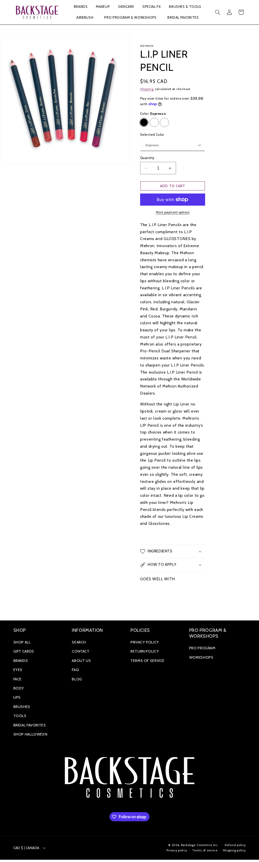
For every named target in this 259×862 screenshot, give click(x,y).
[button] (81, 7)
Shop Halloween (30, 734)
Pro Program (202, 648)
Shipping (147, 89)
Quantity (147, 158)
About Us (81, 660)
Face (17, 679)
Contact (80, 651)
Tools (20, 716)
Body (18, 688)
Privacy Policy (145, 642)
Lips (17, 697)
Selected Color (152, 135)
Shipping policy (234, 850)
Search (79, 642)
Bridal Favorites (29, 725)
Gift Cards (23, 651)
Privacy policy (176, 850)
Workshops (201, 657)
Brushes (21, 706)
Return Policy (145, 651)
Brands (20, 660)
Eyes (18, 669)
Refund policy (235, 845)
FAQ (75, 669)
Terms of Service (148, 660)
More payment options (173, 212)
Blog (77, 679)
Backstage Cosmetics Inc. (200, 845)
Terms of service (205, 850)
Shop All (22, 642)
